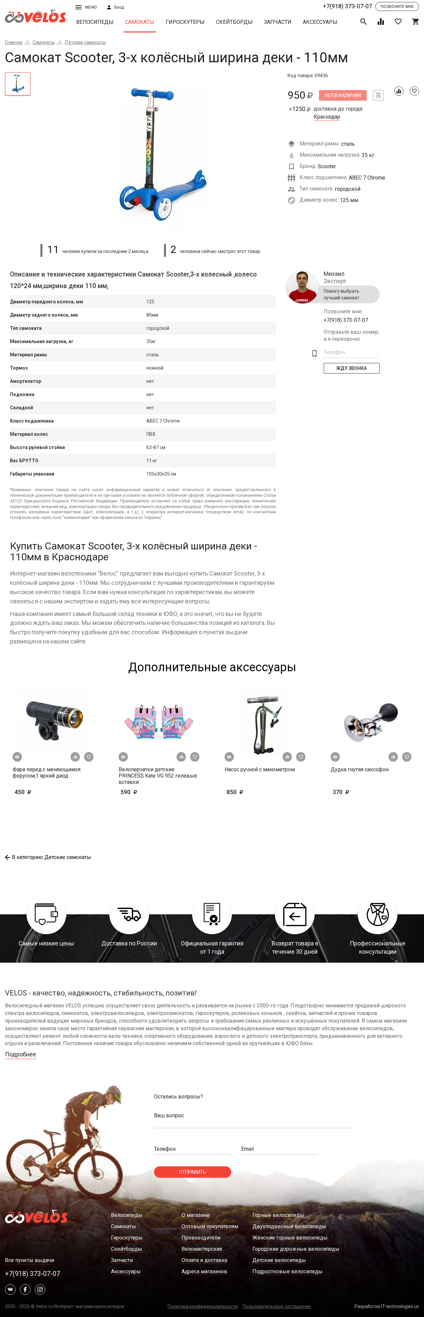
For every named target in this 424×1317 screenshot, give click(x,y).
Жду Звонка (352, 368)
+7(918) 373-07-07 (347, 6)
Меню (91, 7)
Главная (14, 42)
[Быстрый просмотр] (17, 757)
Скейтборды (234, 22)
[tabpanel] (159, 154)
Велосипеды (95, 22)
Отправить (192, 1172)
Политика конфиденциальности (203, 1306)
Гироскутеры (185, 22)
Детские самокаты (85, 42)
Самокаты (139, 22)
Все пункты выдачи (29, 1260)
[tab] (17, 84)
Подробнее (20, 1054)
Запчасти (278, 22)
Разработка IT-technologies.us (386, 1306)
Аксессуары (320, 22)
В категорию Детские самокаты (51, 857)
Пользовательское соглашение (276, 1306)
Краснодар (327, 117)
